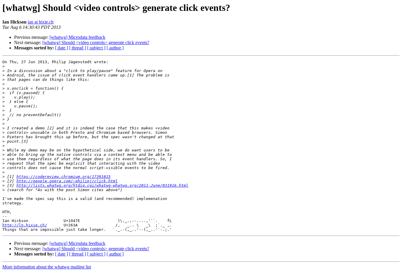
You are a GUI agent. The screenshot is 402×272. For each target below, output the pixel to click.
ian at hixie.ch (41, 21)
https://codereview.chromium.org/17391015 (63, 176)
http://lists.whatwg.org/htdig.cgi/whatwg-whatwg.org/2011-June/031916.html (102, 185)
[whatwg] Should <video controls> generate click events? (95, 42)
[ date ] (61, 47)
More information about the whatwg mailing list (46, 266)
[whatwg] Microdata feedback (77, 37)
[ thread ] (77, 47)
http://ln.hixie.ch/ (24, 225)
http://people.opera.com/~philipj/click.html (67, 181)
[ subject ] (96, 47)
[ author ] (115, 47)
